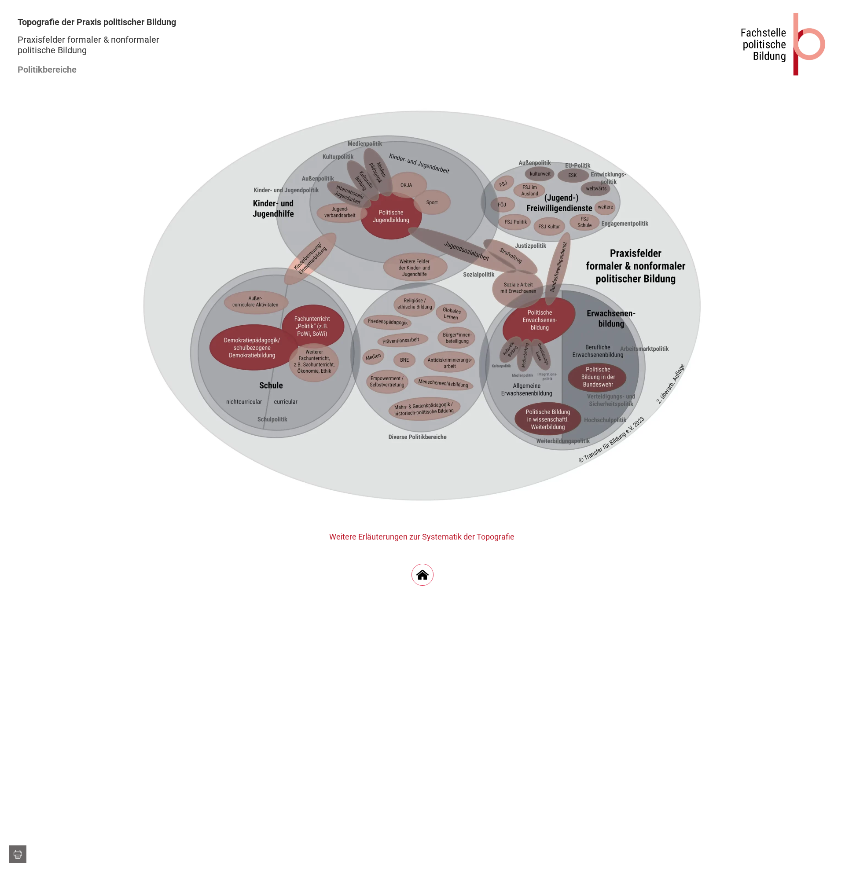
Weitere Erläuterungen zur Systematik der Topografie (422, 536)
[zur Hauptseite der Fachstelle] (783, 44)
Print (17, 854)
